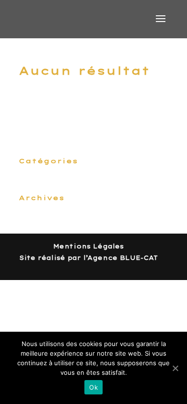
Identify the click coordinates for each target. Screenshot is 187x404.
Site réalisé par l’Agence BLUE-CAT (88, 257)
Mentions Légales (88, 246)
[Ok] (175, 368)
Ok (93, 387)
